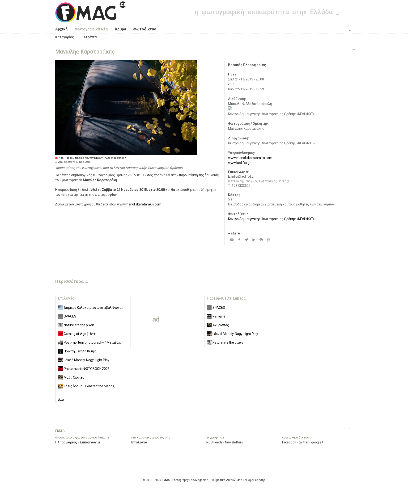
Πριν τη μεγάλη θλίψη (80, 351)
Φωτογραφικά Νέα (91, 29)
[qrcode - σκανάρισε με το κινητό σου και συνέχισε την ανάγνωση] (268, 239)
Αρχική (61, 29)
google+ (317, 442)
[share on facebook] (239, 239)
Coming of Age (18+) (79, 334)
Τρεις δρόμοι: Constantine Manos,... (90, 386)
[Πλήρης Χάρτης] (230, 109)
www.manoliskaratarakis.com (139, 204)
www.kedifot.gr (239, 163)
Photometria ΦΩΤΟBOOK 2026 (87, 369)
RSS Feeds (214, 442)
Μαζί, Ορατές (74, 377)
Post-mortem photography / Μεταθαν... (93, 342)
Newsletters (234, 442)
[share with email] (231, 239)
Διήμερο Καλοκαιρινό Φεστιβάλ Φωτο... (93, 307)
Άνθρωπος (220, 325)
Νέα (61, 157)
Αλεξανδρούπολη (115, 157)
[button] (66, 37)
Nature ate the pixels (79, 325)
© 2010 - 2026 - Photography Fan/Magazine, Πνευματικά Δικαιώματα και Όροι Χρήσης (204, 480)
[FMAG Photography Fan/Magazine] (90, 19)
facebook (289, 442)
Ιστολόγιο (139, 442)
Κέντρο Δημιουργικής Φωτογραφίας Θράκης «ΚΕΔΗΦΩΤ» (271, 219)
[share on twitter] (246, 239)
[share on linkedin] (253, 239)
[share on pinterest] (261, 239)
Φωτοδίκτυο (144, 29)
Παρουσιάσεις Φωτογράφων (84, 157)
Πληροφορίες (66, 442)
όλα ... (63, 400)
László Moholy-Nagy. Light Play (86, 360)
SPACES (70, 316)
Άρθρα (120, 29)
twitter (304, 442)
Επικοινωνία (90, 442)
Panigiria (218, 316)
